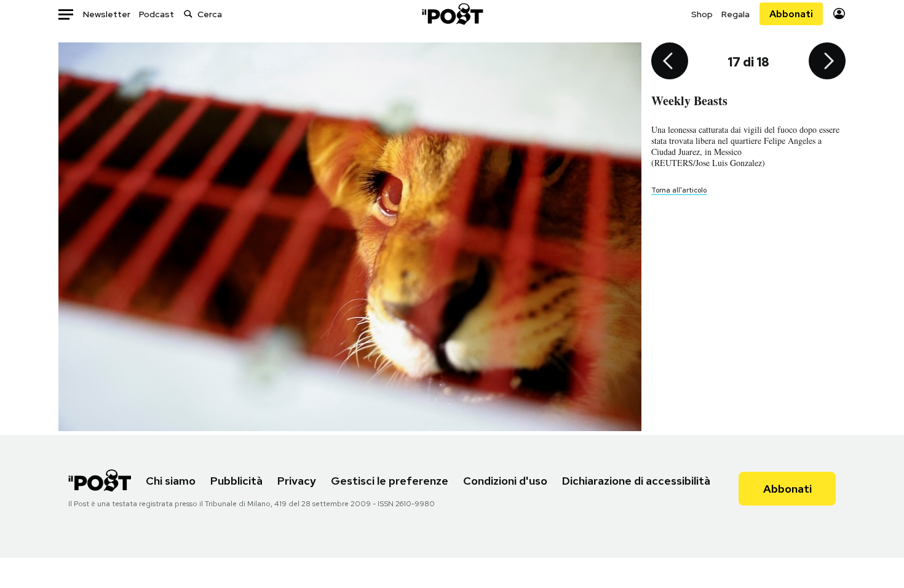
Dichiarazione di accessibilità (636, 481)
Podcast (156, 14)
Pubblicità (236, 481)
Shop (702, 14)
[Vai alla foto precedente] (669, 62)
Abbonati (791, 13)
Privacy (296, 481)
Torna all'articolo (679, 190)
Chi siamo (171, 481)
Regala (735, 14)
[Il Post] (452, 14)
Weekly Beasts (689, 100)
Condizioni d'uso (505, 481)
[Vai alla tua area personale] (839, 13)
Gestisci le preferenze (389, 481)
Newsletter (106, 14)
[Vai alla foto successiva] (827, 62)
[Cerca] (188, 14)
